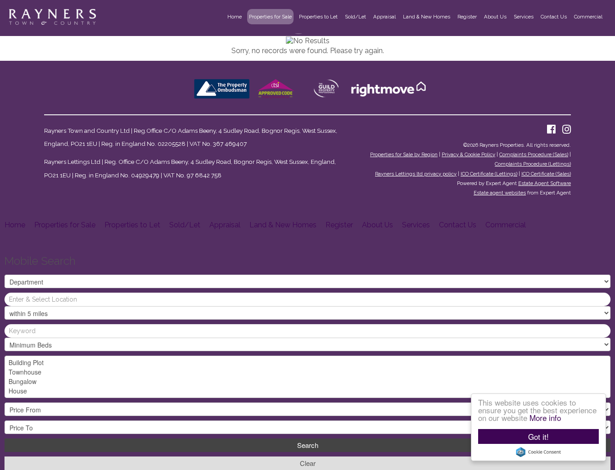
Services (524, 17)
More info (545, 417)
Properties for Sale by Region (404, 154)
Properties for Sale (270, 17)
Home (234, 17)
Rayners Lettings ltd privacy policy (416, 174)
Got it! (538, 436)
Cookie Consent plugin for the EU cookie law (538, 452)
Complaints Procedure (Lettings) (533, 164)
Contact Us (554, 17)
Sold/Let (355, 17)
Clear (308, 463)
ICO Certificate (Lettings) (489, 174)
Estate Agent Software (544, 183)
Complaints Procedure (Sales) (533, 154)
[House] (307, 391)
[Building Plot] (307, 362)
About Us (495, 17)
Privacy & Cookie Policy (468, 154)
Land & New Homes (426, 17)
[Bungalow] (307, 381)
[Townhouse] (307, 372)
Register (467, 17)
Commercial (588, 17)
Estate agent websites (500, 193)
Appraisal (384, 17)
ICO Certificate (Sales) (546, 174)
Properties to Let (318, 17)
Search (307, 445)
